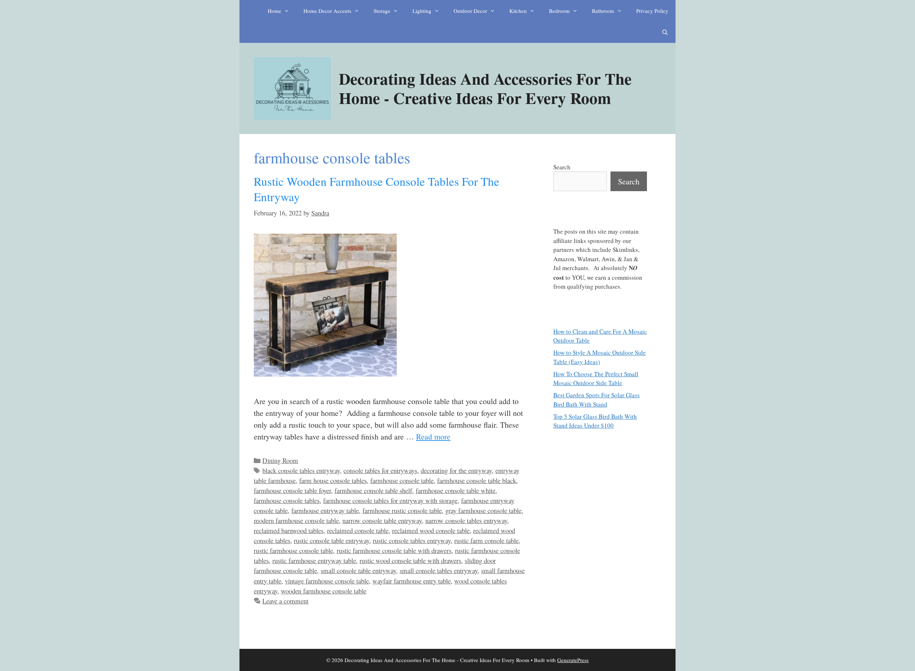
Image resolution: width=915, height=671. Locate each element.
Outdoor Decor (470, 10)
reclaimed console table (358, 530)
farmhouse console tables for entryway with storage (390, 500)
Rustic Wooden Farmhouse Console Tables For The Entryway (376, 188)
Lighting (421, 10)
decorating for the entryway (456, 470)
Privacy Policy (652, 10)
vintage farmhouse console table (327, 580)
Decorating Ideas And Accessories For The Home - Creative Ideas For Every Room (485, 88)
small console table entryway (358, 570)
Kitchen (518, 10)
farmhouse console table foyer (292, 490)
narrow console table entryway (382, 520)
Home (274, 10)
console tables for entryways (380, 470)
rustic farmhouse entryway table (314, 560)
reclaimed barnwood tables (288, 530)
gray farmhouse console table (483, 510)
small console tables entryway (439, 570)
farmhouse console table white (455, 490)
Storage (382, 10)
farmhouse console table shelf (373, 490)
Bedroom (559, 10)
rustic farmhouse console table (293, 550)
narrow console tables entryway (466, 520)
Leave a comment (285, 600)
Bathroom (603, 10)
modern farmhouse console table (296, 520)
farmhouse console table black (476, 480)
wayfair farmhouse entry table (411, 580)
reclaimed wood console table (431, 530)
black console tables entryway (301, 470)
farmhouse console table (402, 480)
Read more (433, 436)
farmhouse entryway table (325, 510)
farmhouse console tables (287, 500)
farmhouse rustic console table (402, 510)
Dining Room (280, 460)
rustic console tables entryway (412, 540)
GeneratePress (573, 659)
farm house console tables (333, 480)
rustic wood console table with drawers (410, 560)
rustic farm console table (486, 540)
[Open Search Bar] (665, 32)
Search (561, 167)
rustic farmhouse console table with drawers (394, 550)
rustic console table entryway (331, 540)
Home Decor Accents (327, 10)
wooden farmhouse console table (323, 590)
